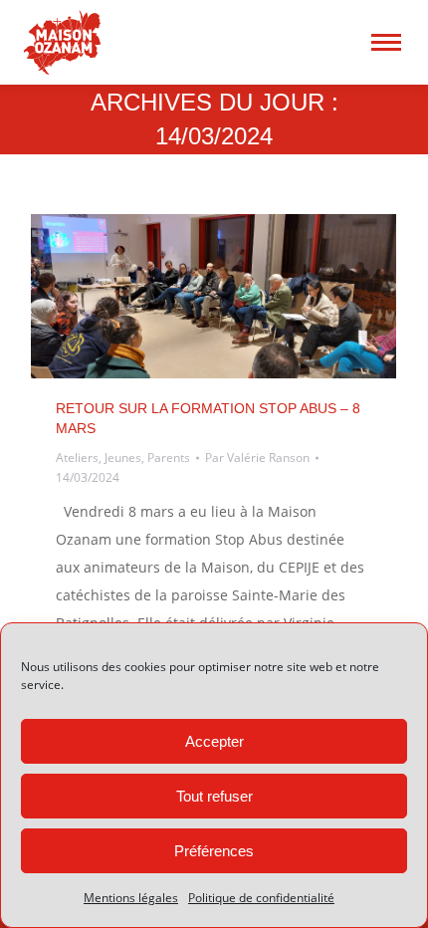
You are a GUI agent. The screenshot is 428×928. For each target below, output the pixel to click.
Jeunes (123, 457)
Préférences (214, 850)
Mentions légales (131, 897)
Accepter (214, 741)
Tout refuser (214, 796)
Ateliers (77, 457)
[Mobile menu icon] (386, 42)
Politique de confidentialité (261, 897)
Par (257, 457)
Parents (168, 457)
